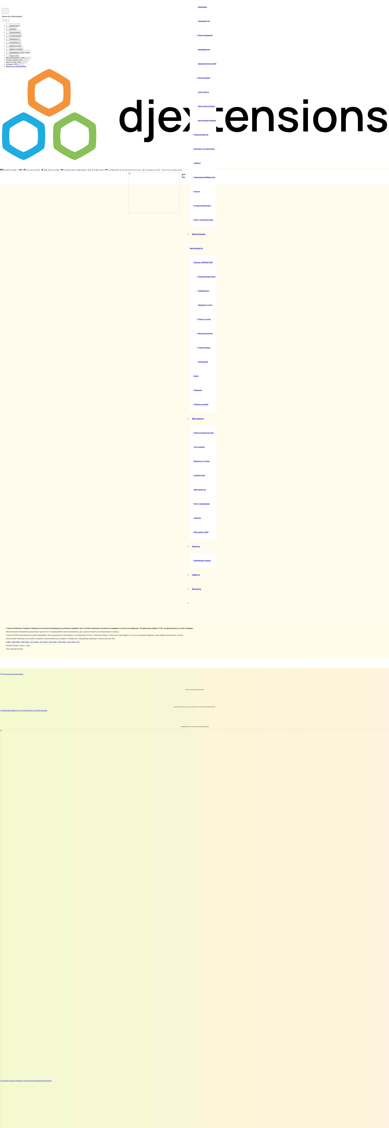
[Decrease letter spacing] (19, 64)
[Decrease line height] (22, 62)
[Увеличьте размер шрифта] (27, 60)
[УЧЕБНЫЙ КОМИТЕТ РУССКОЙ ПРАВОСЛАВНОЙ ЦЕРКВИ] (152, 710)
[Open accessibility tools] (5, 11)
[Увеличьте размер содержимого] (29, 58)
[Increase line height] (25, 62)
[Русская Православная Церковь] (152, 674)
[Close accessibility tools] (7, 20)
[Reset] (3, 20)
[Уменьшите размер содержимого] (26, 58)
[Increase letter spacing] (22, 64)
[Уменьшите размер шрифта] (24, 60)
